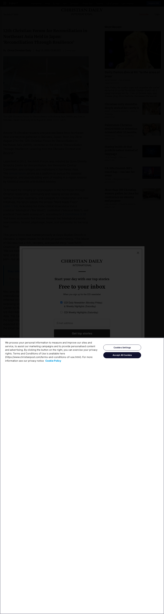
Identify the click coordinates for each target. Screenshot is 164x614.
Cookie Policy (53, 360)
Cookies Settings (122, 347)
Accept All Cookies (122, 355)
